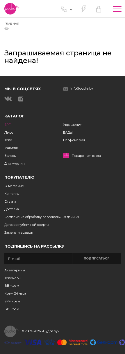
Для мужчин (14, 163)
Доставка (11, 209)
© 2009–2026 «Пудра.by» (40, 331)
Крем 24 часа (15, 293)
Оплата (10, 201)
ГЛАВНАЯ (11, 24)
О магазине (14, 186)
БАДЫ (68, 132)
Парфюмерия (74, 140)
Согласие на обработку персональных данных (41, 217)
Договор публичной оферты (26, 225)
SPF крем (12, 301)
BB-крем (11, 286)
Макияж (11, 148)
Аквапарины (14, 270)
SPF (7, 125)
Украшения (72, 125)
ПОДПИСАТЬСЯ (97, 258)
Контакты (11, 194)
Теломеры (12, 278)
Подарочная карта (86, 156)
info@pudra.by (81, 88)
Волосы (10, 156)
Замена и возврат (18, 232)
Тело (8, 140)
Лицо (8, 132)
